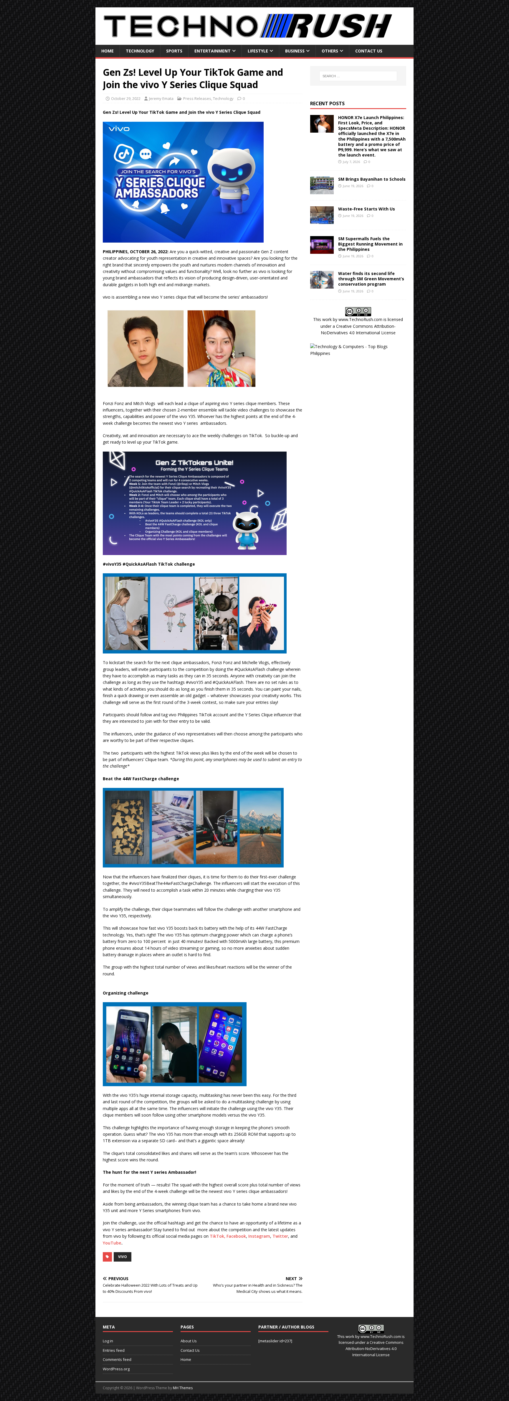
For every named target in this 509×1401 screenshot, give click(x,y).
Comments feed (117, 1359)
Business (295, 51)
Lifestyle (258, 51)
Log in (108, 1341)
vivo (122, 1256)
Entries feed (114, 1350)
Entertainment (212, 51)
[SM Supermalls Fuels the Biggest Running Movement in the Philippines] (322, 250)
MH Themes (183, 1387)
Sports (174, 51)
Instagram (258, 1236)
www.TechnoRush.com (360, 319)
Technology (140, 51)
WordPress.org (116, 1369)
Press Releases (197, 98)
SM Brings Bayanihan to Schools (372, 179)
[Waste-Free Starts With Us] (322, 220)
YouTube (112, 1243)
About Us (189, 1341)
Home (107, 51)
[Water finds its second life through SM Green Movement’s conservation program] (322, 285)
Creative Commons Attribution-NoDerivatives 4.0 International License (375, 1348)
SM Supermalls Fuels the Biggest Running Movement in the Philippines (370, 244)
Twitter (280, 1236)
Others (330, 51)
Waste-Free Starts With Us (366, 209)
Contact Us (368, 51)
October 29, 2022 (126, 98)
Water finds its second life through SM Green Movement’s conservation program (371, 279)
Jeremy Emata (161, 98)
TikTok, (218, 1236)
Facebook (236, 1236)
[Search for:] (358, 76)
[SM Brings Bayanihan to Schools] (322, 190)
